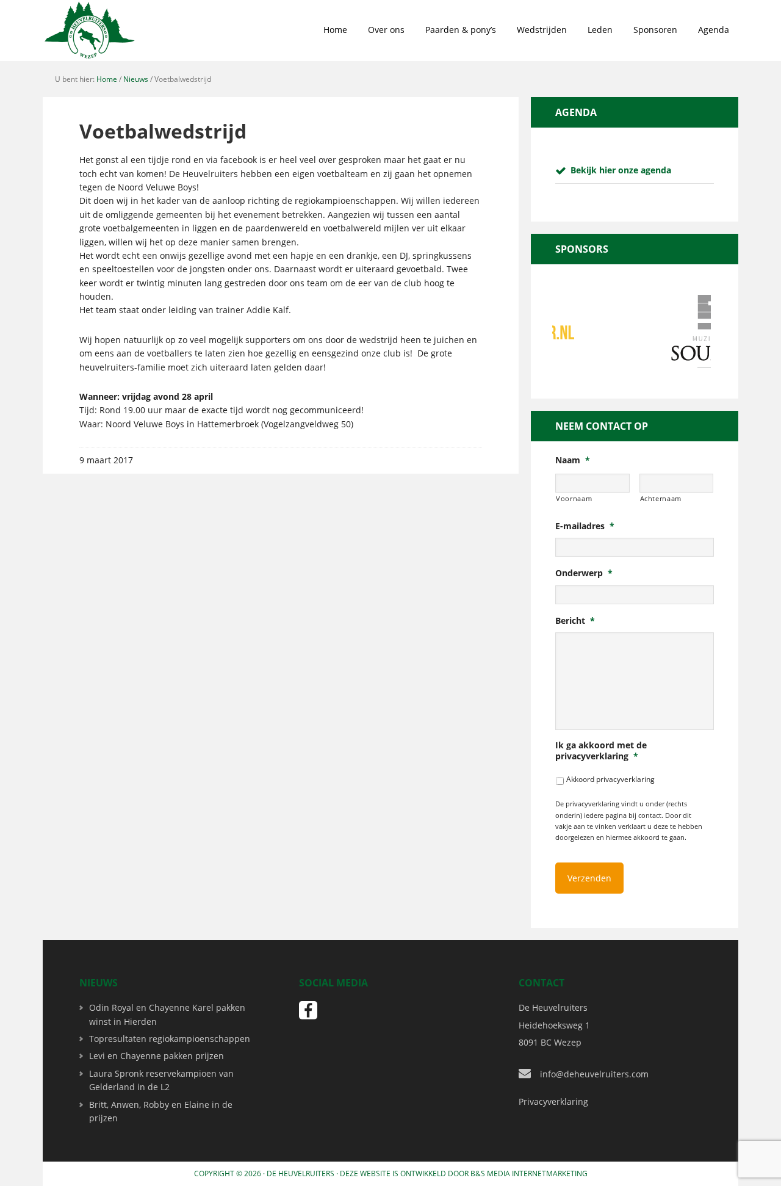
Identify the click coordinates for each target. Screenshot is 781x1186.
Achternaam (661, 498)
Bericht (575, 620)
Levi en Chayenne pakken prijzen (156, 1055)
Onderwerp (584, 573)
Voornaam (574, 498)
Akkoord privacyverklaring (610, 779)
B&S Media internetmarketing (529, 1173)
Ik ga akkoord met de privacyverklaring (601, 751)
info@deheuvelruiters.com (594, 1074)
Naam (572, 460)
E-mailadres (584, 526)
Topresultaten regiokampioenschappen (169, 1038)
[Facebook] (308, 1010)
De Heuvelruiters (300, 1173)
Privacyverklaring (553, 1101)
